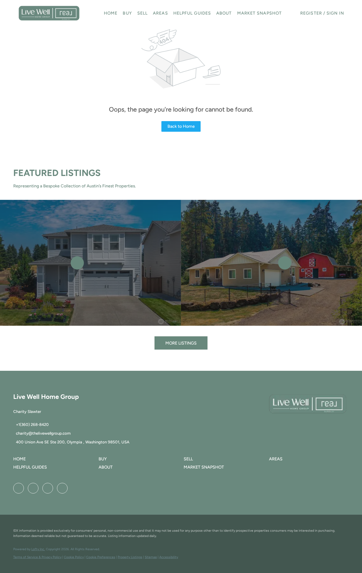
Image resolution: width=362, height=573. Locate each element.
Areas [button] (160, 13)
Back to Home (181, 126)
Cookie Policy (74, 557)
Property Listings (130, 557)
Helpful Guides (192, 13)
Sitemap (151, 557)
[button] (49, 13)
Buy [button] (127, 13)
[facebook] (18, 488)
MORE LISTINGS (181, 343)
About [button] (224, 13)
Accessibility (168, 557)
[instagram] (33, 488)
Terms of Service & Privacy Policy (37, 557)
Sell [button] (142, 13)
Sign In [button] (335, 13)
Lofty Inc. (38, 549)
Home (110, 13)
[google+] (62, 488)
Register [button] (311, 13)
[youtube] (47, 488)
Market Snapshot (259, 13)
